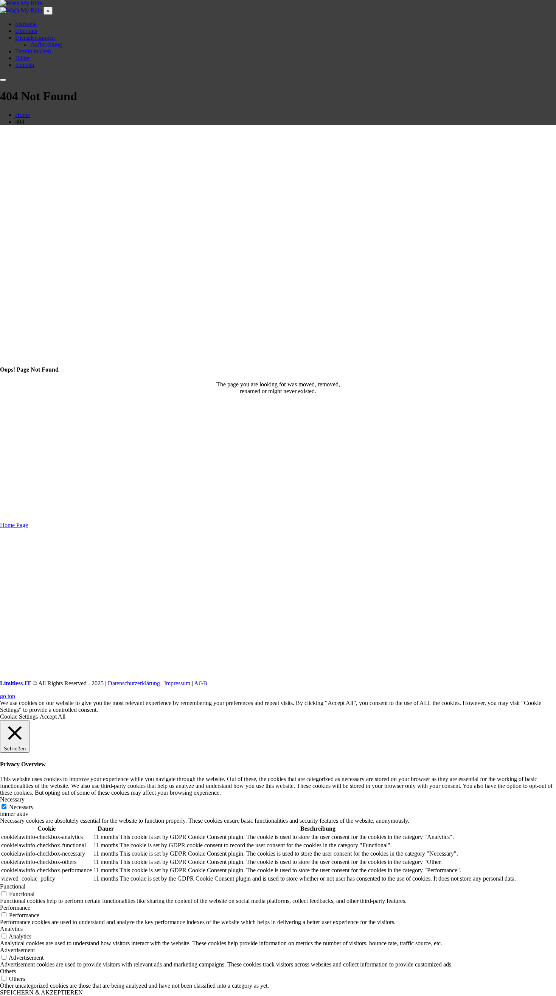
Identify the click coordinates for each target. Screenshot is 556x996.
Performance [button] (15, 907)
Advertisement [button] (17, 950)
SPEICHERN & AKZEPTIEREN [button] (41, 992)
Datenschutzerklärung (134, 683)
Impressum (177, 683)
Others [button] (8, 971)
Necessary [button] (12, 799)
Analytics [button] (11, 929)
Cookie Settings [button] (19, 716)
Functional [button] (12, 886)
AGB (200, 683)
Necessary (21, 807)
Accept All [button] (52, 716)
